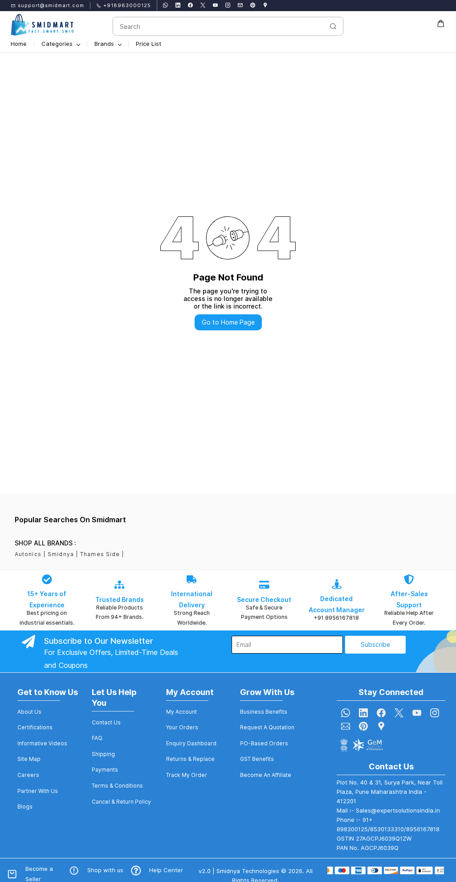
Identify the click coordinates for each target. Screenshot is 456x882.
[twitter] (202, 5)
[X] (399, 712)
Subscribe (375, 644)
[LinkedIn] (363, 712)
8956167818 (423, 829)
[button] (29, 712)
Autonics (28, 554)
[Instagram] (434, 712)
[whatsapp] (165, 5)
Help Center (166, 870)
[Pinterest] (363, 726)
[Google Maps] (381, 726)
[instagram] (227, 5)
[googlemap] (265, 5)
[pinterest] (252, 5)
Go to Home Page (228, 322)
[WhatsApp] (345, 712)
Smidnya (61, 554)
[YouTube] (416, 712)
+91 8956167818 (336, 617)
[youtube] (215, 5)
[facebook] (190, 5)
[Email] (345, 726)
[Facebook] (381, 712)
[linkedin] (177, 5)
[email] (240, 5)
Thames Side (100, 554)
